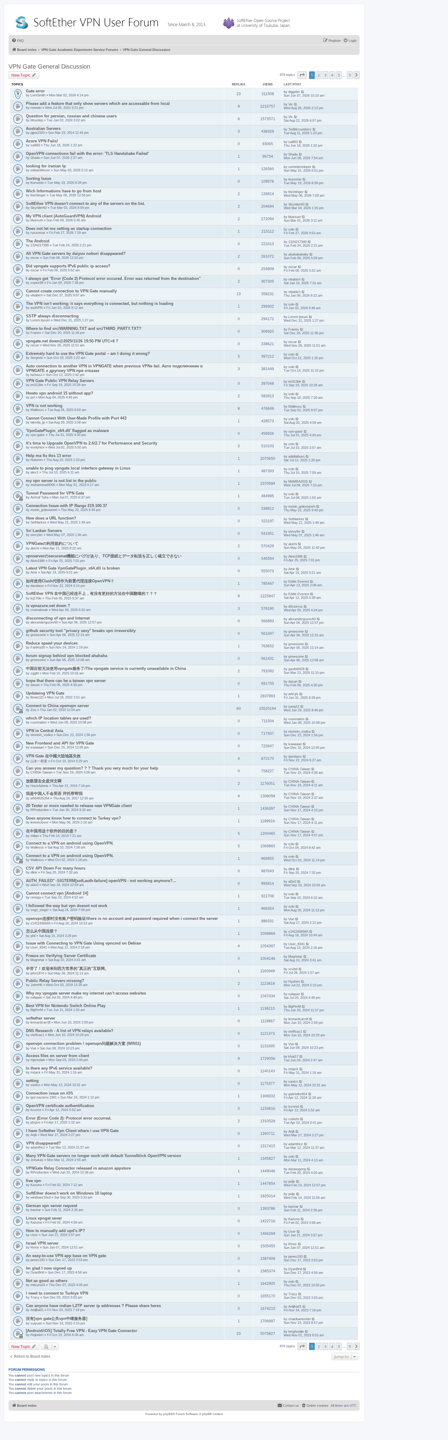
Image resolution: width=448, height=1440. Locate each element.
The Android (37, 241)
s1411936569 (40, 923)
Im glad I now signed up (49, 1268)
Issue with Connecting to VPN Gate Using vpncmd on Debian (83, 943)
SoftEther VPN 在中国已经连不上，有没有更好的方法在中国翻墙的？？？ (91, 593)
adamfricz (37, 1147)
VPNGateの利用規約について (52, 543)
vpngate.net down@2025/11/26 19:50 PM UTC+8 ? (72, 341)
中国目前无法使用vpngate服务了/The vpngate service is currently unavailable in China (106, 668)
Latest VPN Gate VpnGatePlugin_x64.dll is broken (73, 568)
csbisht (293, 1119)
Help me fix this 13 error (48, 455)
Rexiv (34, 1247)
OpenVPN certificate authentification (60, 1105)
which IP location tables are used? (58, 718)
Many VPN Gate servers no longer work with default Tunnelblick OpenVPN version (103, 1155)
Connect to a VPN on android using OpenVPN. (70, 843)
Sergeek (36, 357)
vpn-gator (37, 435)
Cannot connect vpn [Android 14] (57, 893)
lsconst (35, 1110)
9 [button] (350, 75)
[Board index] (154, 21)
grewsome (38, 635)
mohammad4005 (42, 485)
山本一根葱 (38, 761)
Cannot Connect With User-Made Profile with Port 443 (76, 418)
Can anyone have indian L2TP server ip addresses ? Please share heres (93, 1305)
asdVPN (36, 307)
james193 (37, 1260)
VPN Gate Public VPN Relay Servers (60, 380)
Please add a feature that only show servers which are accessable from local (98, 103)
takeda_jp (37, 422)
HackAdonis (39, 786)
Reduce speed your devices (52, 643)
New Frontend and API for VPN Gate (60, 743)
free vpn (33, 1180)
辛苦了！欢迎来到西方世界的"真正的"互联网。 (67, 968)
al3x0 (34, 885)
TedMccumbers (299, 129)
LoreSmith (37, 95)
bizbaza (36, 375)
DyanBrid (37, 1272)
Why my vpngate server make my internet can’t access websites (86, 993)
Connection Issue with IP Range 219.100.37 (66, 505)
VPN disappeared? (43, 1143)
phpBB (168, 1414)
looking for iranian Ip (46, 166)
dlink (33, 872)
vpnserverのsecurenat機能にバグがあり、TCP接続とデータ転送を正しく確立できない (104, 556)
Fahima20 (37, 647)
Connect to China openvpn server (57, 705)
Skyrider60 (38, 207)
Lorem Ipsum (40, 320)
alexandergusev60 (44, 622)
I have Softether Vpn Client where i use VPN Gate (72, 1130)
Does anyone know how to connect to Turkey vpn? (73, 818)
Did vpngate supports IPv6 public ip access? (68, 266)
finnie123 (37, 697)
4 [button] (332, 75)
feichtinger (38, 195)
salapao (36, 997)
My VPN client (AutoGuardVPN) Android (63, 216)
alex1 (34, 472)
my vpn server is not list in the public (61, 480)
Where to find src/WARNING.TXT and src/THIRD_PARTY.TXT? (83, 328)
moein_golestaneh (43, 510)
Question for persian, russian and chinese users (71, 116)
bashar (35, 1210)
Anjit (33, 1135)
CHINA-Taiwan (41, 772)
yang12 (293, 706)
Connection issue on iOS (49, 1093)
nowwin (35, 107)
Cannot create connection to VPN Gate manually (71, 291)
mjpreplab (37, 1060)
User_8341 (38, 947)
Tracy (34, 1297)
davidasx (37, 586)
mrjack (35, 1072)
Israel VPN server (42, 1243)
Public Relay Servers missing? (55, 980)
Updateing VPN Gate (45, 693)
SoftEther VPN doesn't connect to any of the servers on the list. (85, 203)
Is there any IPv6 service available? (59, 1068)
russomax (37, 232)
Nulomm (36, 460)
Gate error (35, 91)
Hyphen (294, 981)
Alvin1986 (37, 561)
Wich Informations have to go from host (63, 191)
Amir (33, 572)
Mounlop (36, 120)
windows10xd (40, 1197)
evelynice (37, 447)
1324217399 (39, 245)
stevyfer (36, 535)
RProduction (39, 810)
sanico (35, 1085)
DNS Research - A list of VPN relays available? (69, 1030)
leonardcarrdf (40, 1022)
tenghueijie (296, 1331)
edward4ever (40, 170)
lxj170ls (35, 598)
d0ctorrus (295, 606)
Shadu (35, 157)
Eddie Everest (298, 581)
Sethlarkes (38, 522)
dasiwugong (297, 1169)
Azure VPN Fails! (42, 141)
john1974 (37, 973)
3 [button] (325, 75)
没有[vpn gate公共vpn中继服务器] (56, 1318)
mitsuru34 (37, 1285)
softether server (40, 1018)
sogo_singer (39, 910)
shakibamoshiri (299, 1319)
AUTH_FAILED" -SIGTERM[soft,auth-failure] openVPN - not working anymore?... (101, 880)
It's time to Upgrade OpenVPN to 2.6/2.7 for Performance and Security (91, 443)
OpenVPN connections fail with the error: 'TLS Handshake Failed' (87, 153)
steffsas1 (37, 1035)
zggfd (34, 673)
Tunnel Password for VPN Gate (55, 493)
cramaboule (39, 610)
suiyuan (36, 1323)
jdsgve (35, 1122)
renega (35, 897)
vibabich (294, 279)
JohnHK (36, 985)
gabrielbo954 (297, 1094)
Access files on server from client (57, 1055)
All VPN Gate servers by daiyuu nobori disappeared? (76, 253)
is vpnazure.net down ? (48, 605)
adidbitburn (296, 456)
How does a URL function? (51, 518)
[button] (302, 75)
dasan (35, 685)
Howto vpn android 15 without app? (59, 393)
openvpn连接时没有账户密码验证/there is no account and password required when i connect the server (122, 918)
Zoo (33, 710)
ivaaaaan (37, 747)
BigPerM (36, 1010)
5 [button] (339, 75)
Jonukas (36, 1160)
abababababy (298, 254)
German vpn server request (51, 1205)
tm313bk (36, 385)
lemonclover (39, 822)
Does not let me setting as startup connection (69, 228)
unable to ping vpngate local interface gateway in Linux (78, 468)
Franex (35, 332)
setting (32, 1080)
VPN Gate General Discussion (49, 66)
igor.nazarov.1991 (43, 1097)
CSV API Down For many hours (55, 868)
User (34, 1235)
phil (32, 936)
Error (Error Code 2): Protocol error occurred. (69, 1118)
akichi (34, 548)
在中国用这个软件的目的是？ (51, 831)
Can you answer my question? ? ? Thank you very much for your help (92, 768)
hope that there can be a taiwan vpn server (66, 680)
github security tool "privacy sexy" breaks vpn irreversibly (81, 630)
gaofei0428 (296, 669)
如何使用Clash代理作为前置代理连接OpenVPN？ (70, 581)
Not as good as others (46, 1280)
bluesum (36, 220)
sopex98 (36, 282)
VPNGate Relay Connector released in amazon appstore (78, 1168)
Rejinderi (36, 1335)
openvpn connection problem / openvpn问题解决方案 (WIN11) (83, 1043)
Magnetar (37, 960)
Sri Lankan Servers (44, 530)
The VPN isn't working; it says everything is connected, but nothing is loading (99, 303)
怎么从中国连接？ (42, 931)
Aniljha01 (37, 1310)
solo (291, 229)
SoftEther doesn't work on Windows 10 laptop (69, 1193)
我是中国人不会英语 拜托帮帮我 (54, 793)
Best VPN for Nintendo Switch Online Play (65, 1005)
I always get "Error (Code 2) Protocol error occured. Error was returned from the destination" (113, 278)
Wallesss (37, 410)
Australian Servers (43, 128)
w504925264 (39, 798)
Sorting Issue (38, 178)
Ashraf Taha (39, 497)
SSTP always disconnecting (52, 316)
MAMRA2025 (298, 481)
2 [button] (319, 75)
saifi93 (35, 145)
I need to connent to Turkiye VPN (57, 1293)
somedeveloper (299, 167)
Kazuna (36, 1185)
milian (34, 836)
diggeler (294, 92)
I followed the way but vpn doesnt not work (66, 905)
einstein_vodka (41, 735)
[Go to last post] (303, 92)
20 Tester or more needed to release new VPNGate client (79, 805)
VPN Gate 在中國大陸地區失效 (53, 756)
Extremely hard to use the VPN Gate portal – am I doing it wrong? (88, 353)
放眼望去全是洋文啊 (44, 781)
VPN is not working (44, 405)
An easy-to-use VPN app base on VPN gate (66, 1255)
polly (291, 1181)
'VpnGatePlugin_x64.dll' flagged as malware (67, 430)
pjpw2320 (37, 132)
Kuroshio (37, 182)
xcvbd (292, 969)
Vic (290, 104)
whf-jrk (293, 694)
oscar (34, 257)
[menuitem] (18, 40)
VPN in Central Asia (44, 730)
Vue (291, 919)
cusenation (38, 722)
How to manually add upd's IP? (55, 1230)
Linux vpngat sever (44, 1218)
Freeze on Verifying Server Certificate (61, 955)
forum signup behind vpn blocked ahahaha (66, 655)
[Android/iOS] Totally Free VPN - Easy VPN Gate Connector (81, 1330)
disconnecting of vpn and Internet (58, 618)
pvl (32, 397)
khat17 (293, 1056)
